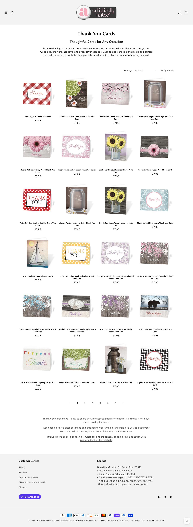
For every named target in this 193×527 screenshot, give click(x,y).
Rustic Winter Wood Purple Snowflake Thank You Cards (116, 330)
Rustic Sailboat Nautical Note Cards (38, 276)
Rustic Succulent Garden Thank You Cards (77, 382)
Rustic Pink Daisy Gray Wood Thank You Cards (38, 171)
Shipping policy (138, 520)
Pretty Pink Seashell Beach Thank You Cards (77, 170)
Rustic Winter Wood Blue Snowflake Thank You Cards (37, 330)
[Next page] (123, 403)
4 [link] (100, 403)
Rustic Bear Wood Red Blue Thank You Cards (155, 330)
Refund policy (92, 520)
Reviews (23, 472)
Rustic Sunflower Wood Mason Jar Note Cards (116, 224)
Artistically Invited (43, 520)
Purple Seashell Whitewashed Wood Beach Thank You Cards (116, 277)
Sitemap (23, 487)
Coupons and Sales (28, 477)
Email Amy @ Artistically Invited (117, 474)
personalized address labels (96, 440)
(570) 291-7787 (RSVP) (140, 477)
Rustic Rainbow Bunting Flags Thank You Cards (37, 383)
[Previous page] (70, 403)
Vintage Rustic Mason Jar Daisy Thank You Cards (77, 224)
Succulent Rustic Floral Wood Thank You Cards (77, 117)
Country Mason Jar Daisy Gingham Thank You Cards (155, 117)
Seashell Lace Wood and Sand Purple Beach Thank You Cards (77, 330)
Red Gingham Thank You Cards (38, 116)
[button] (6, 12)
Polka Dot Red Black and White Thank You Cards (38, 224)
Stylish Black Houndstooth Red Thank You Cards (155, 383)
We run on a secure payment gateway (67, 520)
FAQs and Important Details (32, 482)
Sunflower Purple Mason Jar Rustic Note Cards (116, 171)
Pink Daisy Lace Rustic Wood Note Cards (155, 170)
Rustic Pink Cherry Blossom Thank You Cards (116, 117)
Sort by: (128, 70)
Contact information (155, 520)
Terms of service (107, 520)
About (22, 467)
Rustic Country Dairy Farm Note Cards (116, 382)
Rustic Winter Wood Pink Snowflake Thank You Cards (155, 277)
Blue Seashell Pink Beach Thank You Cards (155, 223)
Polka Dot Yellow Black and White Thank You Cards (77, 277)
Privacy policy (123, 520)
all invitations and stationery (96, 436)
